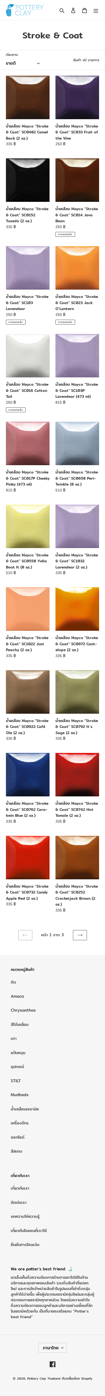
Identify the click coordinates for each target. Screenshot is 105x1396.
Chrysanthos (23, 1010)
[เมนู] (96, 10)
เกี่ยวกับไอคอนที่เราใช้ (29, 1230)
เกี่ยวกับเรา (20, 1188)
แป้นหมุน (18, 1052)
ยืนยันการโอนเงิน (25, 1244)
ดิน (13, 982)
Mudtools (20, 1095)
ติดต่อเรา (19, 1202)
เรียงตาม (12, 54)
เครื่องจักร (20, 1123)
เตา (14, 1038)
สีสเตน (16, 1151)
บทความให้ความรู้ (25, 1216)
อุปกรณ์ (17, 1066)
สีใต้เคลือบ (20, 1024)
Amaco (17, 996)
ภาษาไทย (51, 1347)
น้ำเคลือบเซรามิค (25, 1109)
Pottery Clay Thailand (43, 1378)
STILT (16, 1081)
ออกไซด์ (17, 1137)
